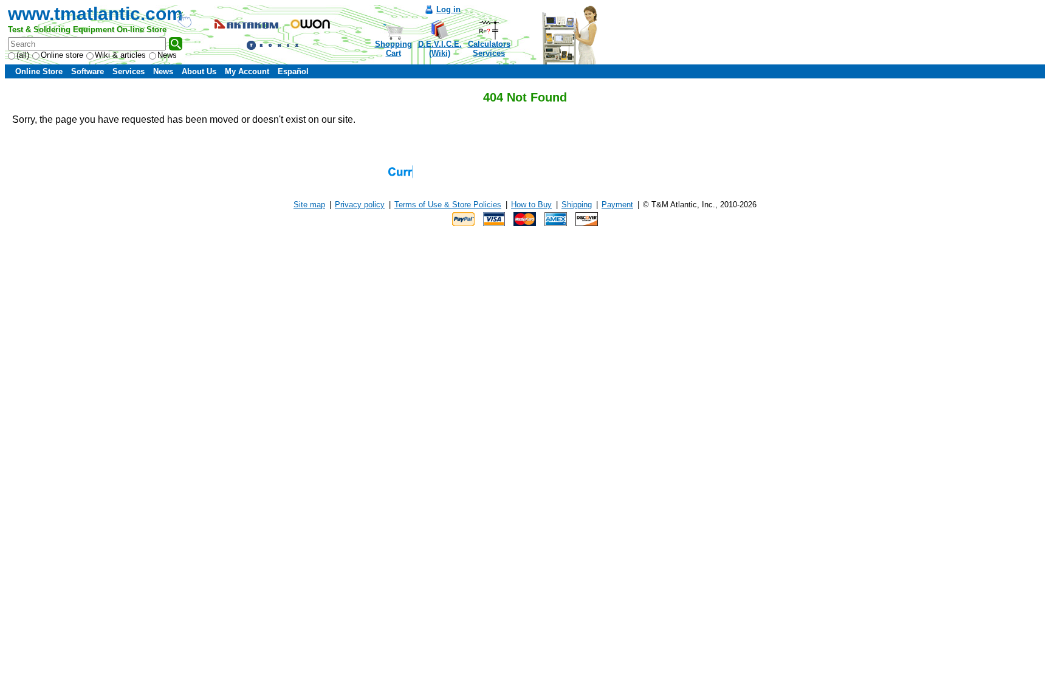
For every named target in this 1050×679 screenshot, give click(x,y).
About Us (199, 71)
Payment (617, 204)
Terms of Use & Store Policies (447, 204)
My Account (247, 71)
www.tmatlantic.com (95, 14)
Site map (309, 204)
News (167, 55)
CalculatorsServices (489, 49)
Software (87, 71)
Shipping (576, 204)
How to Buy (531, 204)
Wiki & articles (120, 55)
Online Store (39, 71)
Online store (62, 55)
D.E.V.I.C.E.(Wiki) (440, 49)
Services (128, 71)
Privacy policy (360, 204)
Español (293, 71)
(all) (22, 55)
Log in (448, 9)
